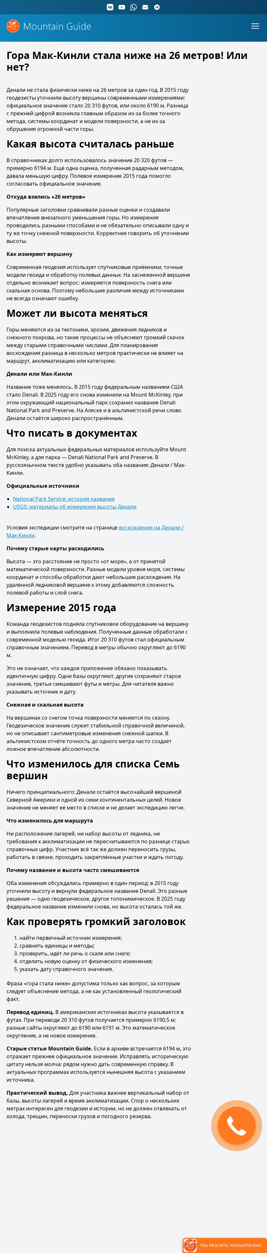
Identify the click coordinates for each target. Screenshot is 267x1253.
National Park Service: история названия (64, 498)
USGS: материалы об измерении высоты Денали (74, 506)
